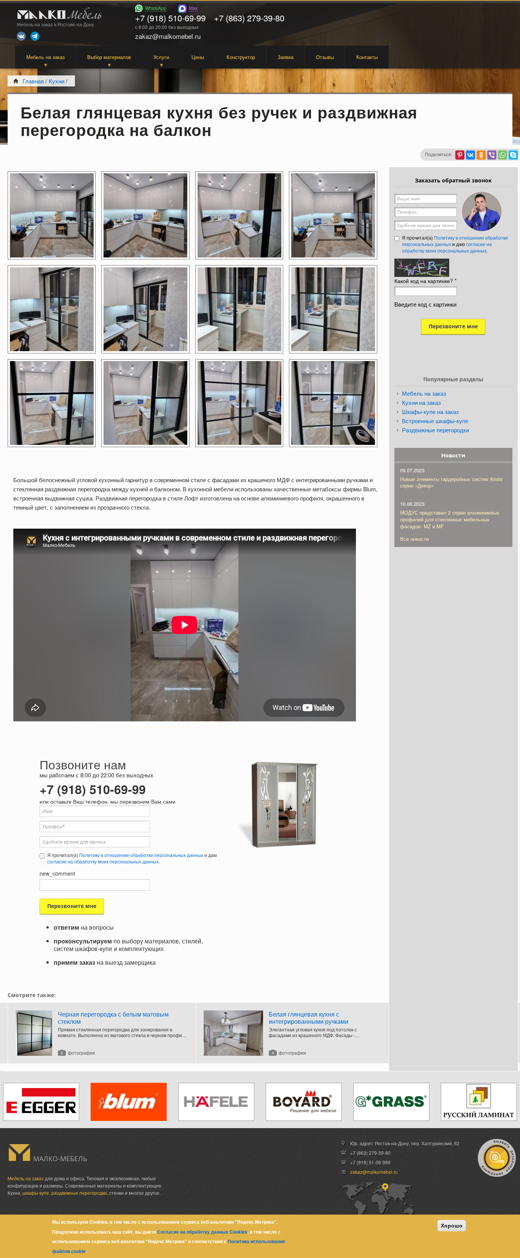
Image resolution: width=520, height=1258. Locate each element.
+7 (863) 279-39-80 (249, 18)
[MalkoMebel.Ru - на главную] (58, 14)
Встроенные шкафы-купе (435, 421)
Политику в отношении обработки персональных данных (141, 855)
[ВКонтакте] (470, 155)
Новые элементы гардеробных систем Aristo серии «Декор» (451, 482)
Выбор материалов (109, 57)
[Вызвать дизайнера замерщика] (497, 1158)
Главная (33, 81)
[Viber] (491, 155)
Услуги (161, 57)
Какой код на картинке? (425, 281)
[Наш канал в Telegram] (35, 36)
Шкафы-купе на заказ (430, 412)
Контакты (367, 57)
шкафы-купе (35, 1192)
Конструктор (241, 57)
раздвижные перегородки (79, 1192)
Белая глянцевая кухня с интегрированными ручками (308, 1018)
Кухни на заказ (421, 402)
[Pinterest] (459, 155)
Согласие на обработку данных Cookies (202, 1231)
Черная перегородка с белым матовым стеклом (113, 1018)
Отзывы (325, 57)
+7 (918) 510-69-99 (170, 18)
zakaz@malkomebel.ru (374, 1171)
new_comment (57, 873)
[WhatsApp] (502, 155)
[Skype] (513, 155)
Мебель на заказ (45, 57)
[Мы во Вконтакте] (21, 36)
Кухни (56, 81)
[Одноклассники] (481, 155)
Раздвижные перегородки (435, 430)
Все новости (414, 538)
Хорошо (452, 1226)
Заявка (285, 57)
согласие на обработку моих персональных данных (103, 861)
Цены (197, 57)
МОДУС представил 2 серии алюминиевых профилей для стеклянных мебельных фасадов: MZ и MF (449, 519)
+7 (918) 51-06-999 (370, 1162)
